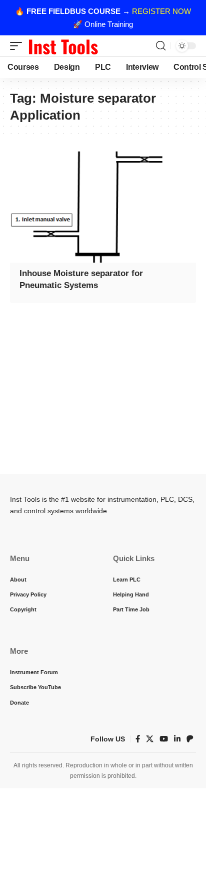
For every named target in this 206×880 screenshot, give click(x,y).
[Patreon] (190, 739)
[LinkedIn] (177, 739)
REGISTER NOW (161, 11)
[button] (18, 45)
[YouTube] (163, 739)
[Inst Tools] (63, 45)
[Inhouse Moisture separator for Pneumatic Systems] (103, 207)
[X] (150, 739)
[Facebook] (137, 739)
